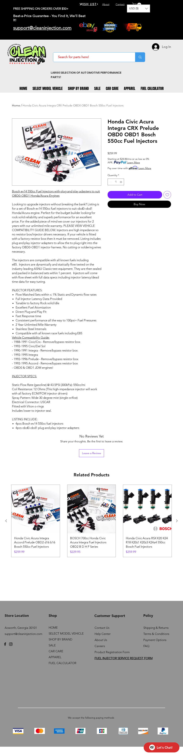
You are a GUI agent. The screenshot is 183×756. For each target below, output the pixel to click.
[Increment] (121, 182)
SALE (52, 645)
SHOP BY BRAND (60, 639)
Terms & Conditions (156, 634)
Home (16, 105)
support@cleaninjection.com (23, 634)
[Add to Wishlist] (167, 194)
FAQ (146, 646)
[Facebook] (5, 644)
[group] (91, 520)
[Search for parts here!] (140, 57)
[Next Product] (177, 521)
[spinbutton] (116, 182)
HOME (53, 627)
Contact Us (102, 628)
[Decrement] (110, 182)
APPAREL (55, 657)
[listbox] (138, 8)
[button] (138, 8)
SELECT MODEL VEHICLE (66, 633)
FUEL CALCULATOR (62, 663)
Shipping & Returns (156, 628)
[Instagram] (11, 644)
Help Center (103, 634)
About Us (101, 640)
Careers (100, 646)
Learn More (133, 162)
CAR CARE (56, 651)
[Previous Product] (6, 521)
